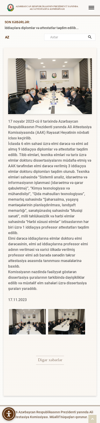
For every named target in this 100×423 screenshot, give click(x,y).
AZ (7, 37)
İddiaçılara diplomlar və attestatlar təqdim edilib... (42, 33)
